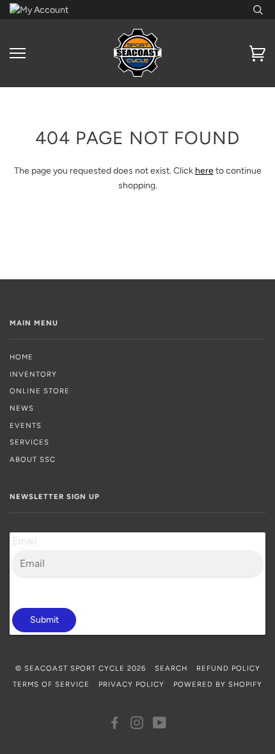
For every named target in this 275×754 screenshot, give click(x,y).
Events (26, 425)
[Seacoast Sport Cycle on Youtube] (160, 725)
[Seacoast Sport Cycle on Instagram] (137, 725)
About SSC (33, 459)
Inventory (33, 374)
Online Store (40, 390)
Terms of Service (51, 684)
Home (21, 356)
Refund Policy (228, 668)
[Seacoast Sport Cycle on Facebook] (115, 725)
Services (29, 442)
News (22, 408)
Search (171, 668)
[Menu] (18, 53)
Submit (44, 619)
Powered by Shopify (217, 684)
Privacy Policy (131, 684)
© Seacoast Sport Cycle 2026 (80, 668)
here (204, 170)
